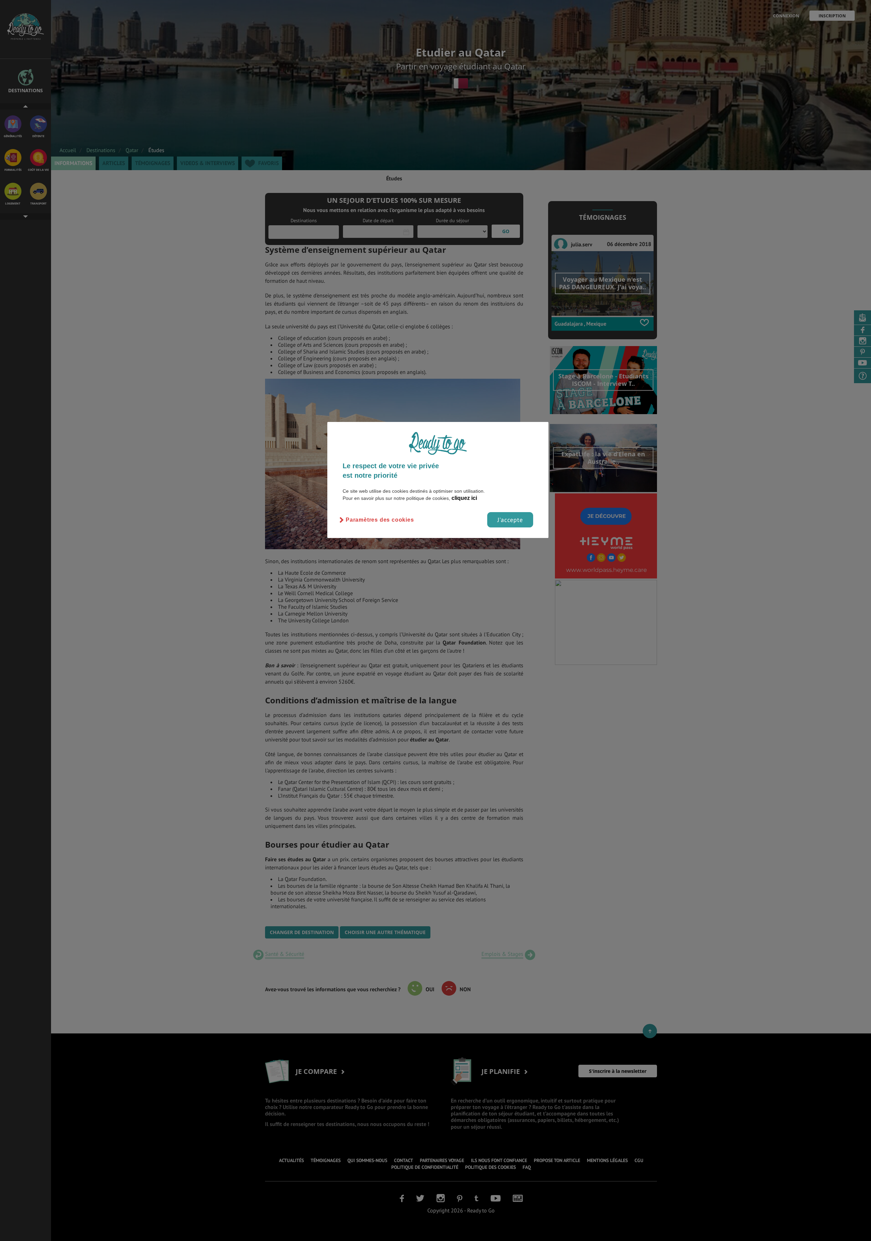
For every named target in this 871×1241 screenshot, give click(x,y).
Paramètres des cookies (380, 520)
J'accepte (510, 520)
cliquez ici (464, 498)
